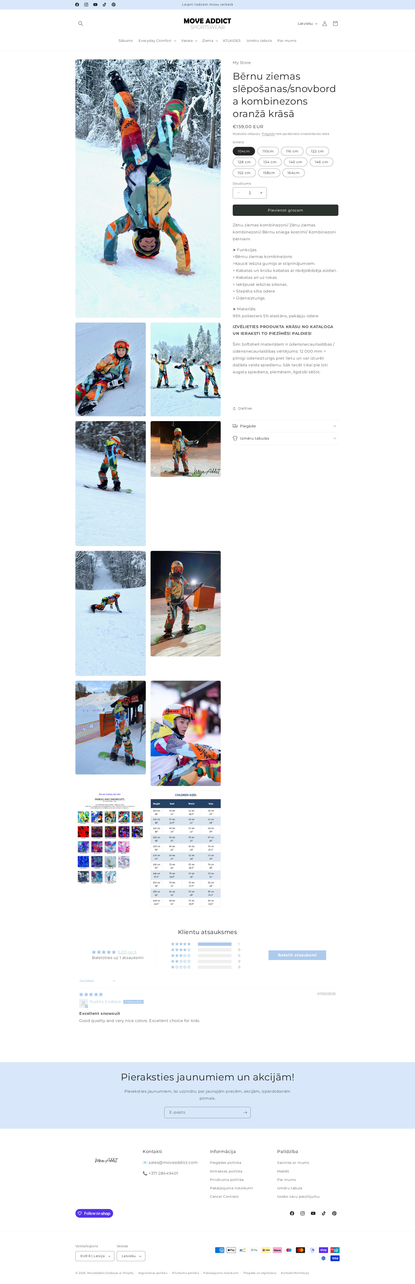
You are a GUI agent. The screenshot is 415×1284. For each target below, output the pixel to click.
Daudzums (242, 183)
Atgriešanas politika (152, 1272)
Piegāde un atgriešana (260, 1272)
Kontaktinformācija (295, 1272)
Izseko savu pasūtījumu (298, 1196)
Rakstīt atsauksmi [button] (297, 955)
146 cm (321, 162)
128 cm (244, 162)
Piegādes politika (225, 1162)
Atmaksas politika (226, 1171)
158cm (269, 172)
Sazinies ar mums (293, 1162)
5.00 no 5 (127, 952)
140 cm (295, 162)
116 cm (292, 151)
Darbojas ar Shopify (119, 1273)
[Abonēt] (245, 1112)
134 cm (270, 162)
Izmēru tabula (289, 1188)
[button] (80, 23)
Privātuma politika (227, 1180)
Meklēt (283, 1171)
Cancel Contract (224, 1196)
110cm (268, 151)
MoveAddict (96, 1273)
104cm (244, 151)
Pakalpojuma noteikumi (231, 1188)
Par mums (286, 1180)
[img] (91, 994)
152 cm (244, 172)
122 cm (317, 151)
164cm (293, 172)
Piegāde (268, 133)
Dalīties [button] (245, 408)
